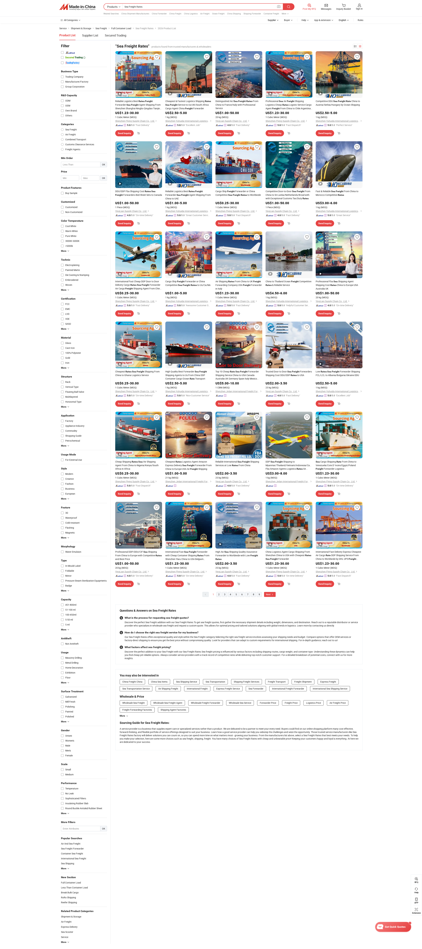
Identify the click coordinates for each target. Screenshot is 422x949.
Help (303, 20)
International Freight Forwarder (288, 688)
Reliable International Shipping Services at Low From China (237, 463)
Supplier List (90, 35)
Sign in (359, 8)
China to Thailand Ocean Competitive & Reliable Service (288, 283)
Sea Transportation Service (136, 688)
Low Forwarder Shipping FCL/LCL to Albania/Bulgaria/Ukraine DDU (338, 373)
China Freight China (132, 681)
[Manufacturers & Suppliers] (77, 6)
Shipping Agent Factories (173, 709)
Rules (360, 20)
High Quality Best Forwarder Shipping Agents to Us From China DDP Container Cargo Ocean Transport (186, 375)
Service (64, 937)
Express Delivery (69, 926)
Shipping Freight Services (246, 681)
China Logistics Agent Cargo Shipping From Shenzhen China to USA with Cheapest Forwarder (288, 555)
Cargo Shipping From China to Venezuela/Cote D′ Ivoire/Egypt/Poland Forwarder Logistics (336, 465)
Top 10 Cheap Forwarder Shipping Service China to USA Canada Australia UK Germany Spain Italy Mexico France (237, 375)
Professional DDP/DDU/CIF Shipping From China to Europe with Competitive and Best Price (138, 555)
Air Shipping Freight (168, 688)
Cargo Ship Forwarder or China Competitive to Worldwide (238, 193)
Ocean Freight (218, 13)
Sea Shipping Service (186, 681)
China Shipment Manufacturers (135, 13)
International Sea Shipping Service (330, 688)
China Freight (175, 13)
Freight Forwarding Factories (137, 709)
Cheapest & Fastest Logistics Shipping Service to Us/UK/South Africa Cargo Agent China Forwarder (188, 105)
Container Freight (271, 13)
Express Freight (328, 681)
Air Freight (205, 13)
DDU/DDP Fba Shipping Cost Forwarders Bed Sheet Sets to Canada (138, 193)
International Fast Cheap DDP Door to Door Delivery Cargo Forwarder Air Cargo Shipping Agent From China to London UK (138, 285)
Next (268, 594)
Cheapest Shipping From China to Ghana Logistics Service (137, 373)
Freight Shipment (303, 681)
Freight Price (291, 702)
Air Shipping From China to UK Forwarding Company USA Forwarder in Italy (238, 285)
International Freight (197, 688)
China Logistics (191, 13)
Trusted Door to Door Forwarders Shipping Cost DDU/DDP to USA (289, 373)
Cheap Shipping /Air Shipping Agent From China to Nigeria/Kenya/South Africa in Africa (137, 465)
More (122, 715)
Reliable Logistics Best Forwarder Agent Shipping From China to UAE (188, 195)
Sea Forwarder (255, 688)
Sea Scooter (67, 931)
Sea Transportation (215, 681)
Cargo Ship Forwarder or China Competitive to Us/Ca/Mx (188, 283)
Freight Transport (277, 681)
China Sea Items (159, 681)
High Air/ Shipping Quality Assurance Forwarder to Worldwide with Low (236, 555)
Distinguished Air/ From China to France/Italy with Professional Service (236, 105)
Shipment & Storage (71, 916)
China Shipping (234, 13)
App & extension (322, 20)
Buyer (287, 20)
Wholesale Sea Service (240, 702)
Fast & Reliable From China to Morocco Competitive (337, 193)
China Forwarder (159, 13)
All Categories (71, 20)
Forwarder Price (268, 702)
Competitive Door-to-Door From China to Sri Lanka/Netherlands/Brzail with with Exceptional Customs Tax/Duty (288, 195)
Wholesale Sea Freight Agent (167, 702)
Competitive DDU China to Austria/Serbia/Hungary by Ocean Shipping (338, 103)
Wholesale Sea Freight (133, 702)
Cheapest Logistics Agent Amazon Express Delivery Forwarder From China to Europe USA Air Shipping (188, 465)
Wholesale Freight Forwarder (205, 702)
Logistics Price (313, 702)
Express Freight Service (228, 688)
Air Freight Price (338, 702)
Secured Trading (115, 35)
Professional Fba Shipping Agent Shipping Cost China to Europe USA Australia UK (337, 285)
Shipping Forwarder (252, 13)
